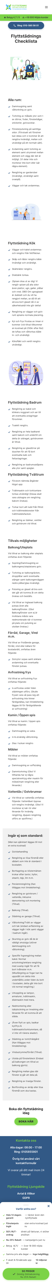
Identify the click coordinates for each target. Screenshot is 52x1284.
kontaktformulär (26, 1163)
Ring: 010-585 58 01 (28, 25)
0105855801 (29, 1151)
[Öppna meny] (46, 7)
